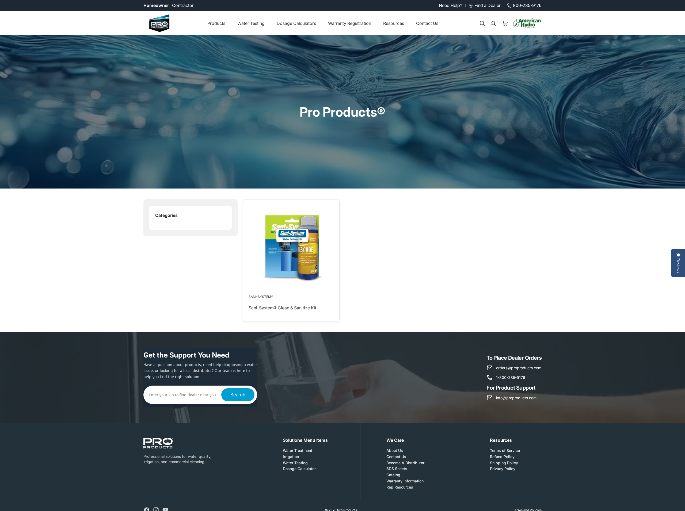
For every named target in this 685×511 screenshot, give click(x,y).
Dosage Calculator (299, 468)
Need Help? (450, 5)
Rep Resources (399, 487)
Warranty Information (405, 481)
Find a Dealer (487, 5)
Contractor (183, 5)
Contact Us (396, 456)
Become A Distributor (405, 462)
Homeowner (156, 5)
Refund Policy (502, 456)
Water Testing (295, 462)
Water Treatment (297, 450)
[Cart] (505, 23)
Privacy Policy (502, 468)
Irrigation (291, 456)
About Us (394, 450)
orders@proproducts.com (518, 368)
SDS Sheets (396, 468)
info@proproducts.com (516, 397)
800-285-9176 (527, 5)
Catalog (393, 474)
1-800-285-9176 (510, 377)
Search (237, 394)
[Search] (482, 23)
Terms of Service (505, 450)
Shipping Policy (504, 462)
